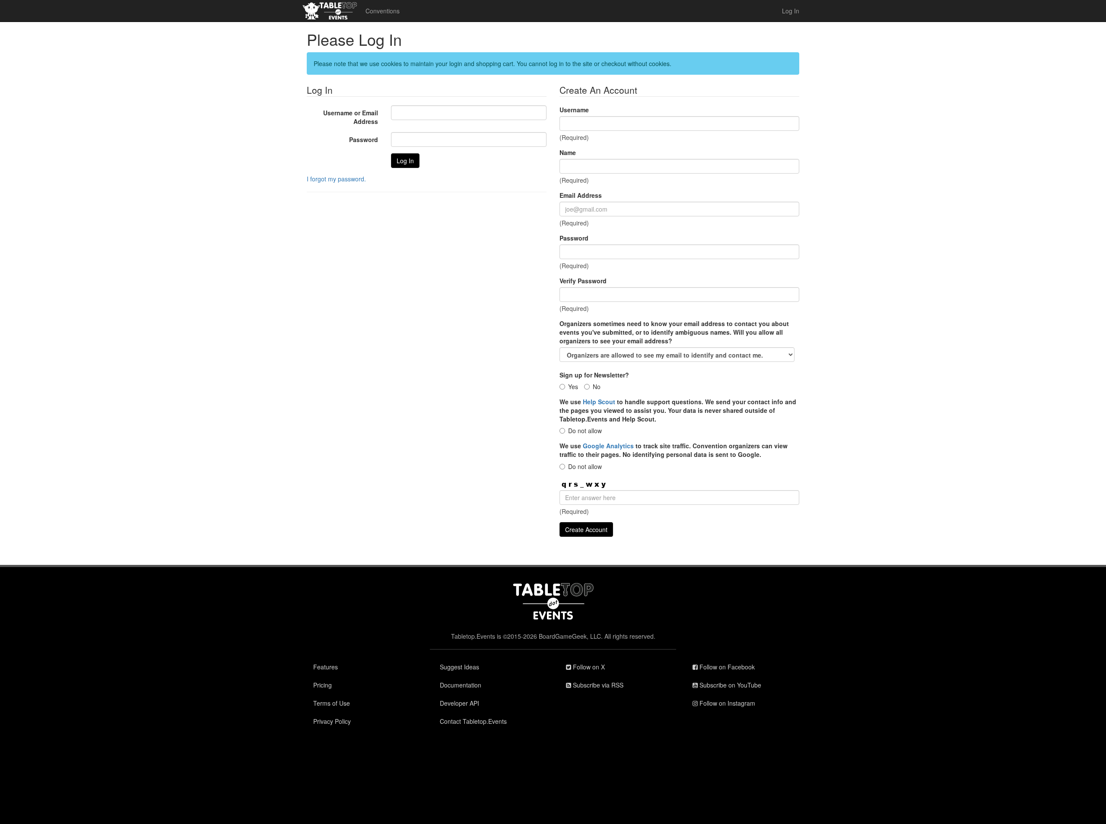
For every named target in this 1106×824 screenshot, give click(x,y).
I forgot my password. (336, 178)
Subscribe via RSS (597, 685)
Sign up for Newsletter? (594, 375)
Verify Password (583, 280)
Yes (573, 386)
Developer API (459, 703)
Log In (790, 10)
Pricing (322, 685)
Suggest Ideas (459, 666)
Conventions (382, 10)
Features (325, 666)
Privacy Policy (332, 721)
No (597, 386)
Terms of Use (331, 703)
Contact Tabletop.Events (473, 721)
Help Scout (599, 401)
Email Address (580, 195)
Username (574, 109)
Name (567, 152)
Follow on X (588, 666)
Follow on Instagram (726, 703)
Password (363, 139)
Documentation (460, 685)
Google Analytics (608, 445)
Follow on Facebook (726, 666)
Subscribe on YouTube (729, 685)
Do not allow (585, 430)
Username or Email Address (350, 117)
